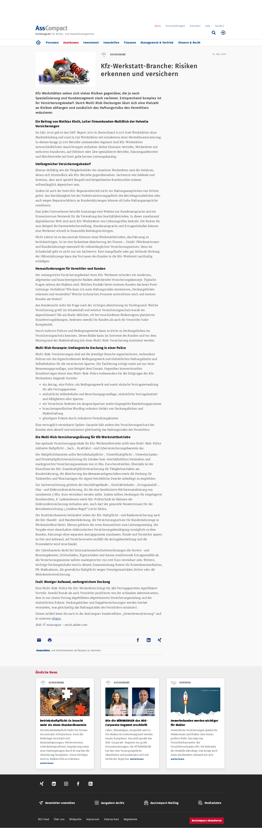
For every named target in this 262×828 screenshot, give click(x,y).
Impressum (92, 819)
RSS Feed (43, 819)
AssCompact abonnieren (207, 820)
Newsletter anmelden (60, 803)
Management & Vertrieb (157, 42)
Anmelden (43, 650)
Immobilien (111, 42)
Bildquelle (75, 819)
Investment (91, 42)
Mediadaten (213, 803)
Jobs (207, 25)
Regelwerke (130, 819)
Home (38, 42)
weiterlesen (47, 763)
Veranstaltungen (175, 25)
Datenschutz (111, 819)
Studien (219, 25)
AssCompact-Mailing (164, 803)
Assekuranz (71, 42)
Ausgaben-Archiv (112, 803)
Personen (52, 42)
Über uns (59, 819)
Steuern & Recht (189, 42)
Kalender (195, 25)
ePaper (56, 618)
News (158, 25)
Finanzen (130, 42)
